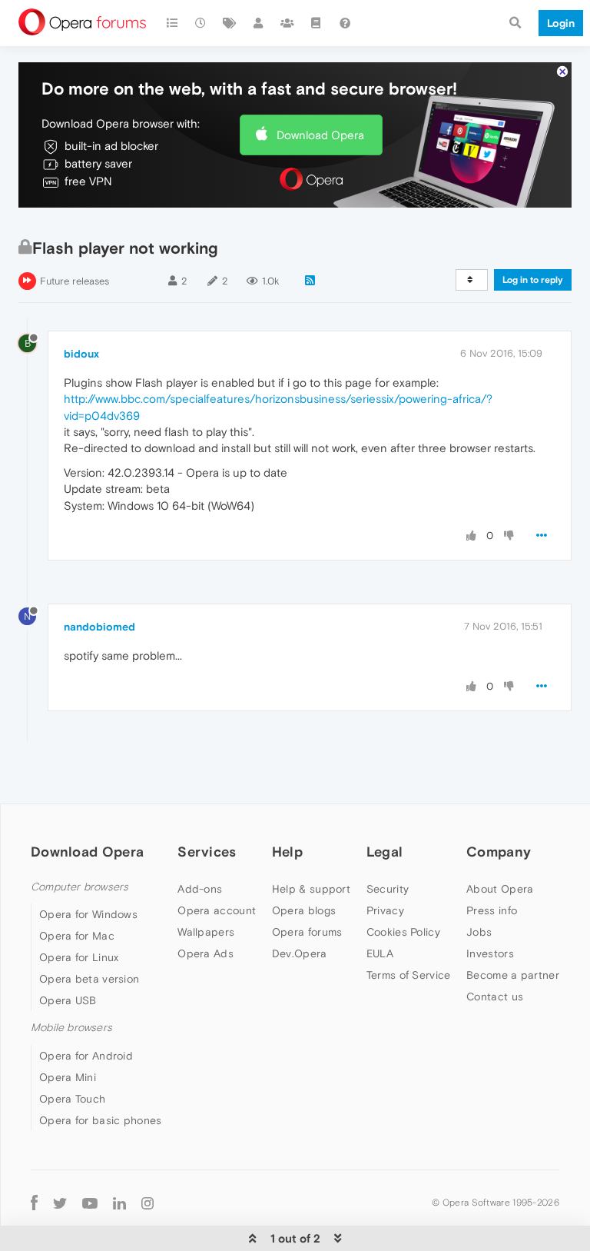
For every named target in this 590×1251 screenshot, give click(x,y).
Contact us (494, 996)
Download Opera (320, 134)
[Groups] (287, 23)
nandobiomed (99, 627)
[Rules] (316, 23)
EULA (379, 953)
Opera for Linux (79, 957)
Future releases (74, 281)
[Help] (345, 23)
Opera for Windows (88, 914)
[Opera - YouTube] (90, 1203)
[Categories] (172, 23)
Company (498, 851)
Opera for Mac (76, 936)
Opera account (216, 910)
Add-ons (199, 889)
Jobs (479, 932)
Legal (384, 851)
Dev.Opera (299, 953)
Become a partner (512, 975)
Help (287, 851)
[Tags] (229, 23)
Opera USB (68, 1000)
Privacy (385, 910)
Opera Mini (67, 1077)
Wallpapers (205, 932)
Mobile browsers (71, 1027)
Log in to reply (532, 279)
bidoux (81, 354)
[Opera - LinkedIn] (119, 1203)
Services (206, 851)
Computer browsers (79, 886)
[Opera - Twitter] (60, 1203)
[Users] (258, 23)
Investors (490, 953)
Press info (491, 910)
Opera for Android (86, 1056)
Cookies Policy (403, 932)
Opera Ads (205, 953)
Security (387, 889)
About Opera (499, 889)
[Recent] (201, 23)
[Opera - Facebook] (34, 1203)
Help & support (311, 889)
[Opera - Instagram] (147, 1203)
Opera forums (307, 932)
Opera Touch (72, 1099)
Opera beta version (89, 979)
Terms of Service (408, 975)
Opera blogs (304, 910)
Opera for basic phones (100, 1120)
